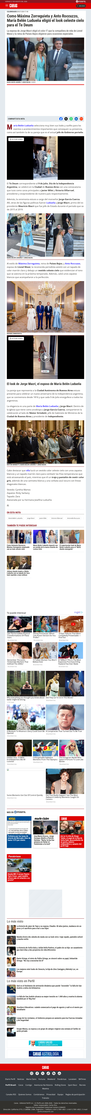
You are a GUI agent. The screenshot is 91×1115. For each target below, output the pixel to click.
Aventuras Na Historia (43, 1085)
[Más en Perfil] (20, 812)
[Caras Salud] (45, 1045)
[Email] (81, 118)
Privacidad (50, 1094)
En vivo (82, 6)
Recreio (82, 1085)
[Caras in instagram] (31, 1073)
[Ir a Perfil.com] (81, 2)
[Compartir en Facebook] (61, 118)
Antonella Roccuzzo (73, 518)
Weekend (51, 1079)
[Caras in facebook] (37, 1073)
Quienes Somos (24, 1094)
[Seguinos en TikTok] (48, 1073)
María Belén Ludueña (47, 406)
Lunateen (72, 1079)
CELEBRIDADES (12, 12)
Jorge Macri (31, 518)
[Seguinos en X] (42, 1073)
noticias (19, 819)
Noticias (20, 1079)
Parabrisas (61, 1079)
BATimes (82, 1079)
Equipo (60, 1094)
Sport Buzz (72, 1085)
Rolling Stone (60, 1085)
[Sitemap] (59, 1073)
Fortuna (42, 1079)
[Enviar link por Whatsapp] (71, 118)
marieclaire (45, 819)
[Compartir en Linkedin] (76, 118)
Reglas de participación (75, 1094)
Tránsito (45, 1098)
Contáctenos (39, 1094)
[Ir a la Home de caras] (13, 6)
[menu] (6, 6)
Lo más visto (15, 921)
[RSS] (53, 1073)
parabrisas (19, 857)
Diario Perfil (10, 1079)
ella (28, 470)
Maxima (45, 1088)
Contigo (28, 1085)
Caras (20, 1085)
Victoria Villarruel (56, 518)
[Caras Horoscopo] (45, 1056)
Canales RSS (11, 1094)
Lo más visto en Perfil (21, 981)
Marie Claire (31, 1079)
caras (72, 819)
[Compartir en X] (66, 118)
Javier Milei (42, 518)
